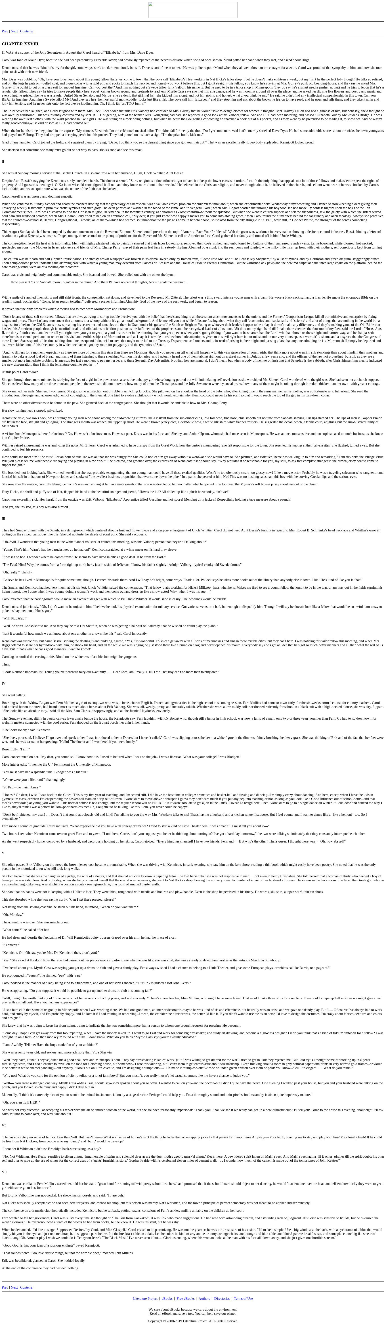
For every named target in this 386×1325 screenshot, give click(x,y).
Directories (222, 1298)
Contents (26, 31)
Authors (204, 1298)
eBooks (167, 1298)
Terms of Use (243, 1298)
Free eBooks (186, 1298)
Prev (5, 31)
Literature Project (145, 1298)
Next (14, 31)
